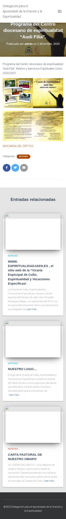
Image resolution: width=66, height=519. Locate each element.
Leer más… (32, 309)
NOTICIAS (23, 156)
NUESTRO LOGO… (22, 369)
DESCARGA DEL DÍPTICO (18, 146)
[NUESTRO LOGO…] (33, 338)
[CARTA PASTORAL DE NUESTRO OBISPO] (33, 424)
